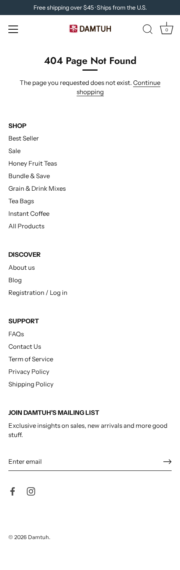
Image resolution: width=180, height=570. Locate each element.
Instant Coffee (28, 213)
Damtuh (38, 537)
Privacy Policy (28, 372)
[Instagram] (31, 491)
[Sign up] (167, 462)
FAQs (16, 334)
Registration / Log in (37, 293)
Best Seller (23, 138)
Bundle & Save (29, 176)
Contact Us (24, 346)
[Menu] (13, 29)
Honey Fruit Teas (32, 163)
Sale (14, 151)
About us (21, 267)
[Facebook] (12, 491)
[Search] (148, 30)
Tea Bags (21, 201)
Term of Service (30, 359)
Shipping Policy (31, 384)
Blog (15, 280)
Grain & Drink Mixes (37, 188)
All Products (26, 226)
